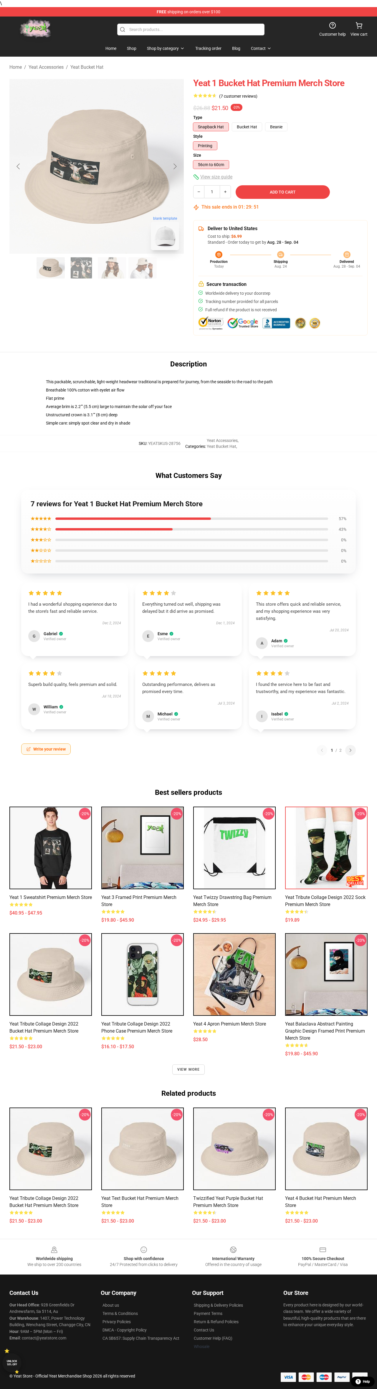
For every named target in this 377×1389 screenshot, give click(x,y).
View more (188, 1069)
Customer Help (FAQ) (213, 1338)
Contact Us (204, 1330)
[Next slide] (174, 166)
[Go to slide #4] (142, 268)
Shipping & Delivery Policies (218, 1305)
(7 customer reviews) (238, 96)
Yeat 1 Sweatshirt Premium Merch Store (50, 897)
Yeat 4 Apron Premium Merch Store (229, 1024)
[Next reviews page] (350, 750)
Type (197, 117)
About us (110, 1305)
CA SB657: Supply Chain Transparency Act (140, 1338)
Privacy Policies (116, 1321)
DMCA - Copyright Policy (124, 1330)
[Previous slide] (18, 166)
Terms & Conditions (120, 1313)
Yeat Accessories (46, 67)
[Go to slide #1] (51, 268)
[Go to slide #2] (81, 268)
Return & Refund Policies (216, 1321)
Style (198, 136)
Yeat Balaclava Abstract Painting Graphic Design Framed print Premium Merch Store (325, 1031)
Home (15, 67)
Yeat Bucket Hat (86, 67)
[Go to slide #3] (112, 268)
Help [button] (366, 1382)
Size (197, 155)
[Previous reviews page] (322, 750)
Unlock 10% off (12, 1363)
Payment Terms (208, 1313)
